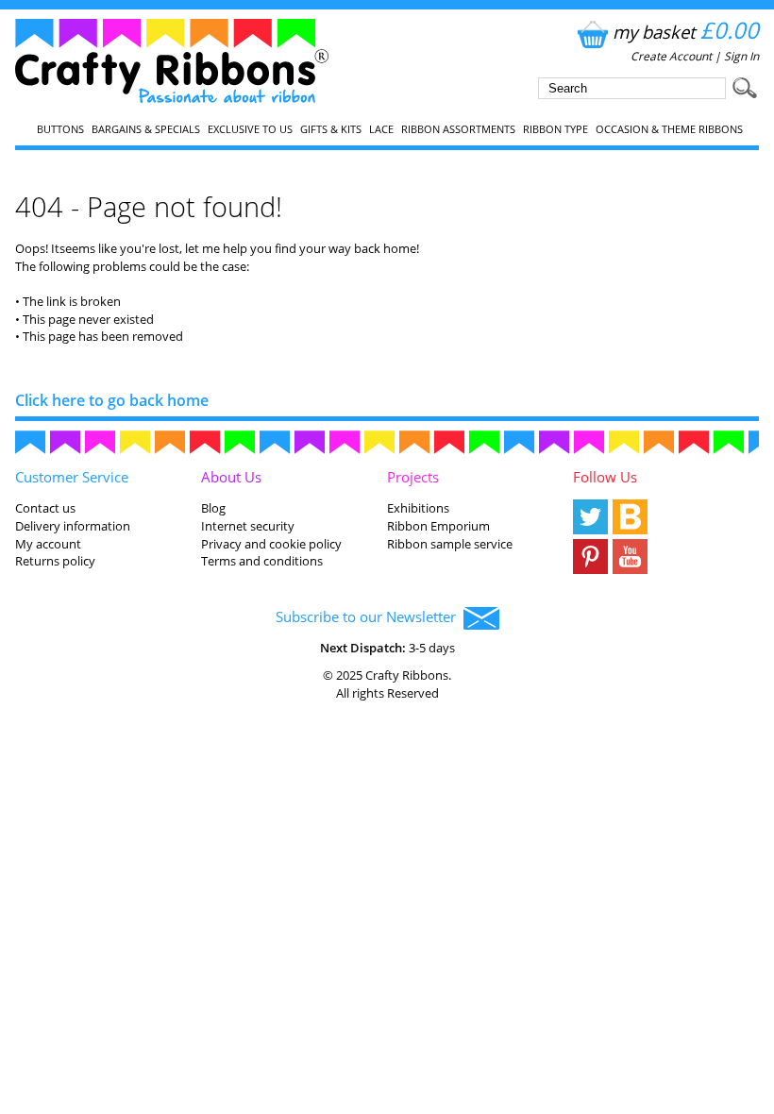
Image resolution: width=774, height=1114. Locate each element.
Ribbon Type (555, 129)
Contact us (45, 507)
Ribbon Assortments (458, 129)
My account (48, 543)
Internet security (247, 525)
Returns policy (55, 560)
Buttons (60, 129)
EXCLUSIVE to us (250, 129)
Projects (413, 476)
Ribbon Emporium (438, 525)
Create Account (671, 56)
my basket (686, 31)
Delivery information (72, 525)
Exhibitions (418, 507)
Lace (381, 129)
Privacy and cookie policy (271, 543)
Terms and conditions (262, 560)
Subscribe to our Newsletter (369, 616)
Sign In (741, 56)
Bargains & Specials (146, 129)
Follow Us (605, 476)
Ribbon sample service (450, 543)
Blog (213, 507)
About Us (231, 476)
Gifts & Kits (331, 129)
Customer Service (71, 476)
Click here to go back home (112, 400)
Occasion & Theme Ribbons (669, 129)
